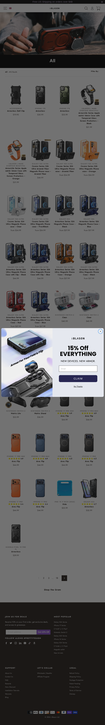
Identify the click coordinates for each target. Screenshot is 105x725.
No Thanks (78, 386)
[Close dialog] (100, 331)
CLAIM (78, 378)
